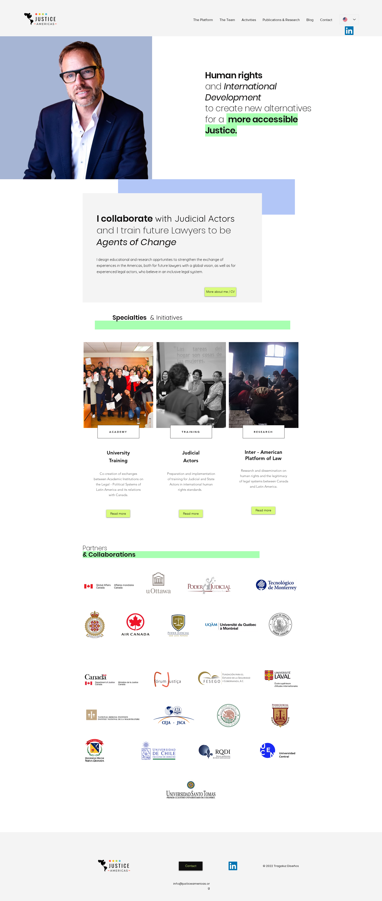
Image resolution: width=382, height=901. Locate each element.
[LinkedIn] (349, 30)
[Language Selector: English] (349, 19)
